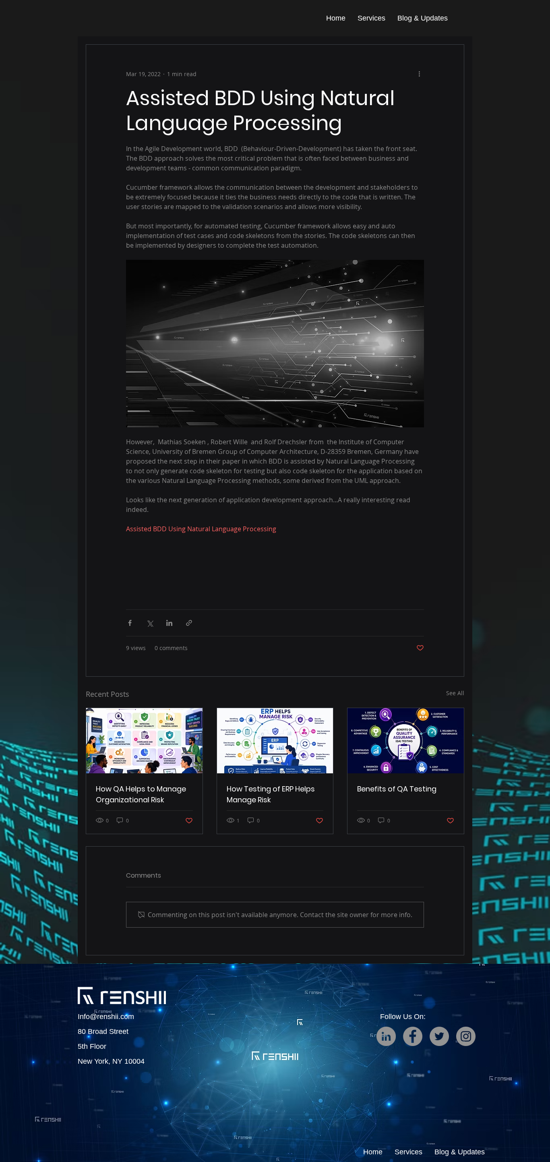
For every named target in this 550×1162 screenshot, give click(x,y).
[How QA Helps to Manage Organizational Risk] (144, 740)
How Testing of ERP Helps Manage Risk (271, 794)
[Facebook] (412, 1036)
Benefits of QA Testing (396, 789)
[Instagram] (466, 1036)
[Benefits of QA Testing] (405, 740)
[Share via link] (189, 623)
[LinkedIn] (386, 1036)
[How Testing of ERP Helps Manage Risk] (275, 740)
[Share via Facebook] (130, 623)
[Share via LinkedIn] (169, 623)
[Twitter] (439, 1036)
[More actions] (419, 74)
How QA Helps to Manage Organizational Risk (141, 794)
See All (455, 693)
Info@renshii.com (106, 1017)
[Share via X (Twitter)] (149, 623)
